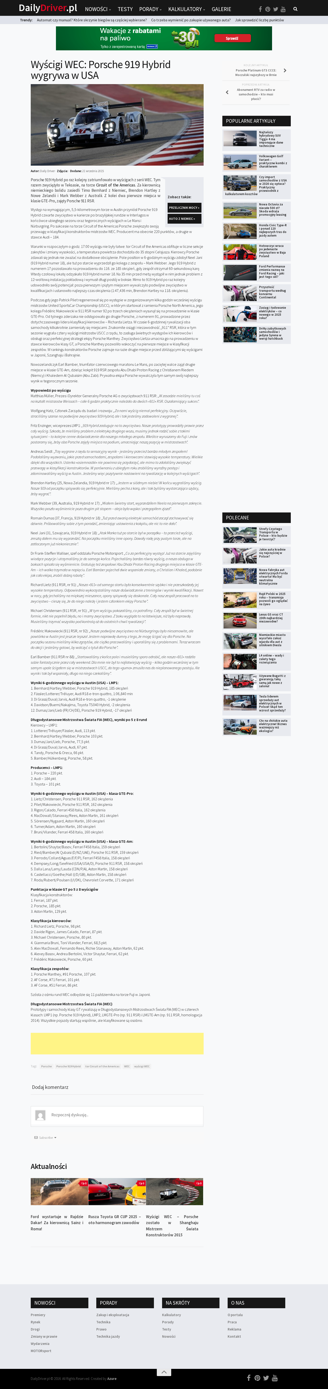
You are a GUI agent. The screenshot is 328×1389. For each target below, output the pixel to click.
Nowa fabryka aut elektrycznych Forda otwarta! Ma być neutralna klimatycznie (273, 577)
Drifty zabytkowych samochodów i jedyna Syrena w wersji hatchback (272, 333)
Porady (148, 9)
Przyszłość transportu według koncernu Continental (272, 292)
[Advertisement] (118, 1043)
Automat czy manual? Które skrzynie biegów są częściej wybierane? (92, 19)
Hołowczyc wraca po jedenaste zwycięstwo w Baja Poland (272, 251)
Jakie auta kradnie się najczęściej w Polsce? (272, 552)
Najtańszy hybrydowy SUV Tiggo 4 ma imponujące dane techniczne (271, 139)
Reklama (234, 1329)
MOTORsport (41, 1350)
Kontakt (234, 1336)
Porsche (46, 1066)
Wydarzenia (40, 1343)
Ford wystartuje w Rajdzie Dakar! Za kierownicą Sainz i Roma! (57, 1223)
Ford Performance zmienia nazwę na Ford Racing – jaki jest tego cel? (272, 271)
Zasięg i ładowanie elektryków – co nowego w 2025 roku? (272, 313)
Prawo (101, 1329)
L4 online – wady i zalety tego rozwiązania (271, 658)
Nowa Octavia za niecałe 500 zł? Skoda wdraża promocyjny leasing (272, 209)
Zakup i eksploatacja (112, 1315)
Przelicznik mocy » (184, 207)
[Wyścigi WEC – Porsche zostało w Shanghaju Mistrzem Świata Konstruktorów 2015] (174, 1191)
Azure (111, 1378)
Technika (103, 1322)
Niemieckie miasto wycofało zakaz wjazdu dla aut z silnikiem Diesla (272, 640)
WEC (127, 1066)
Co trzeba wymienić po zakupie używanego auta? (191, 19)
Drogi (35, 1329)
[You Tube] (283, 9)
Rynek (35, 1322)
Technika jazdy (108, 1336)
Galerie (221, 9)
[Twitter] (276, 9)
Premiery (38, 1315)
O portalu (235, 1315)
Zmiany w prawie (44, 1336)
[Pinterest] (268, 9)
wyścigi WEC (142, 1066)
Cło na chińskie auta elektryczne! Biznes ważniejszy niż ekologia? (273, 726)
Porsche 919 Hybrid (68, 1066)
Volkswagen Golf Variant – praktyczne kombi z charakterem (273, 161)
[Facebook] (260, 9)
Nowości (96, 9)
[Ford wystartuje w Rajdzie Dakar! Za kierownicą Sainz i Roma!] (59, 1191)
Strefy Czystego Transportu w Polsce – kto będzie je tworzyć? (273, 534)
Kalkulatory (185, 9)
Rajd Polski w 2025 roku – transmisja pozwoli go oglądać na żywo (273, 599)
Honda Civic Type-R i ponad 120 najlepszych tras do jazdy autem (273, 230)
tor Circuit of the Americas (102, 1066)
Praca (232, 1322)
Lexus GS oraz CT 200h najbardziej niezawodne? (271, 617)
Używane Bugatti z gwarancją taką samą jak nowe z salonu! (272, 681)
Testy (125, 9)
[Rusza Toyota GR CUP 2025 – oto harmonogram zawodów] (117, 1191)
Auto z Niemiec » (182, 218)
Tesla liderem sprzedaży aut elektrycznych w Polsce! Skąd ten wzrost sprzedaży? (272, 703)
